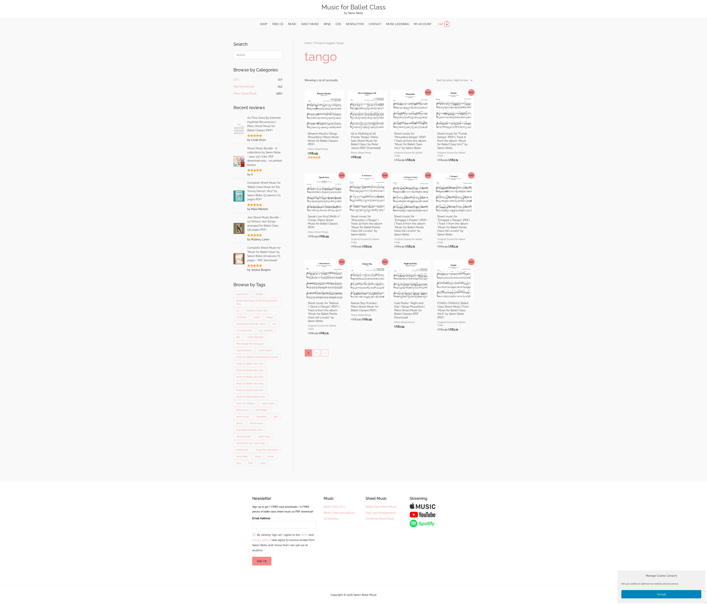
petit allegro (262, 410)
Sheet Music (310, 24)
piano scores (242, 416)
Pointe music (256, 423)
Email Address (262, 518)
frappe (269, 317)
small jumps (242, 450)
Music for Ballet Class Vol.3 (249, 377)
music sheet (268, 403)
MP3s (327, 24)
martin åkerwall (255, 337)
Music (292, 24)
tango (258, 456)
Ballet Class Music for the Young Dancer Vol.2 (256, 302)
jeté (238, 337)
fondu (256, 317)
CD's (236, 79)
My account (423, 24)
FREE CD (277, 24)
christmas (241, 317)
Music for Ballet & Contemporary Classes (257, 357)
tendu (271, 456)
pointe (239, 423)
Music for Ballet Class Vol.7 (249, 390)
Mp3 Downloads (243, 86)
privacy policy (260, 540)
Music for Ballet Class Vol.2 (249, 370)
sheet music (264, 436)
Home (308, 43)
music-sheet (264, 350)
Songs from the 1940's (267, 450)
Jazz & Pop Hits (244, 330)
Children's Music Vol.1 (257, 310)
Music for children (245, 403)
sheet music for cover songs (250, 443)
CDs (338, 24)
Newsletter (355, 24)
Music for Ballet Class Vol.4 (250, 383)
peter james (242, 410)
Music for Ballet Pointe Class (250, 397)
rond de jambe (243, 436)
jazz (275, 324)
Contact (375, 24)
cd (237, 310)
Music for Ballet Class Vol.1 (249, 363)
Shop (263, 24)
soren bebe (242, 456)
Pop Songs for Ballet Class (249, 430)
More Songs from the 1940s (250, 344)
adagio (259, 294)
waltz (262, 463)
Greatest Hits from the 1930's (250, 324)
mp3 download (243, 350)
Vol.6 (250, 463)
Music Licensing (397, 24)
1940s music (242, 294)
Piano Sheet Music (245, 93)
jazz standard (266, 330)
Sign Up (262, 561)
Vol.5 (238, 463)
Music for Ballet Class (353, 7)
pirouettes (261, 416)
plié (275, 416)
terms (304, 535)
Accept (661, 594)
